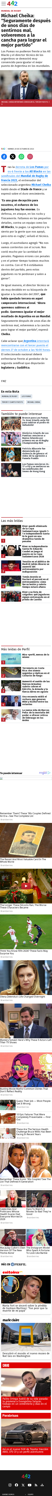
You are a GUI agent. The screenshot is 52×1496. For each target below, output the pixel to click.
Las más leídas (12, 521)
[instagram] (10, 1485)
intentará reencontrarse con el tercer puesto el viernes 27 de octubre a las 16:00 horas (25, 345)
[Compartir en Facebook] (4, 157)
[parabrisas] (26, 1416)
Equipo (30, 1495)
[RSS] (36, 1485)
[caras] (26, 1366)
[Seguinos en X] (23, 1485)
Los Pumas (26, 396)
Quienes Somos (8, 1495)
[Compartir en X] (13, 157)
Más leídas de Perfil (15, 649)
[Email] (30, 157)
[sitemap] (42, 1485)
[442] (26, 1476)
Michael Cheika (33, 402)
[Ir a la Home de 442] (12, 5)
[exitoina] (26, 1273)
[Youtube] (29, 1485)
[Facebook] (16, 1485)
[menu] (3, 3)
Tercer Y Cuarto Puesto (12, 402)
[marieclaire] (26, 1321)
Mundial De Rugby (9, 396)
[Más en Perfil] (18, 1264)
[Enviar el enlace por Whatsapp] (21, 157)
